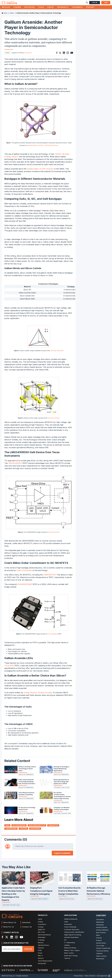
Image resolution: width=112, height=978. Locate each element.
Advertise (26, 922)
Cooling (40, 927)
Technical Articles (61, 787)
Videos (50, 7)
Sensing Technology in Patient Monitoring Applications (61, 768)
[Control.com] (26, 970)
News (98, 935)
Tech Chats (100, 945)
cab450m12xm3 (11, 828)
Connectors (42, 924)
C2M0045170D (49, 575)
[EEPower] (43, 970)
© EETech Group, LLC (9, 976)
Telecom (67, 958)
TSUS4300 (9, 665)
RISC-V (40, 955)
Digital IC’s (41, 929)
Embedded (41, 937)
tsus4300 (23, 828)
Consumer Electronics (71, 929)
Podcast (90, 7)
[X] (6, 937)
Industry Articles (67, 899)
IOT (65, 940)
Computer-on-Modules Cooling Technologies (62, 808)
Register (28, 949)
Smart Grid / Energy (71, 955)
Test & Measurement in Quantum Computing (26, 793)
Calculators (100, 919)
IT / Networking (69, 942)
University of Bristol (53, 418)
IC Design (41, 940)
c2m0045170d (53, 825)
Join (106, 2)
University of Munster (56, 350)
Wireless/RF (42, 963)
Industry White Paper (39, 899)
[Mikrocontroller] (75, 970)
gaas (7, 825)
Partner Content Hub (62, 813)
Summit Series (101, 943)
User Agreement (102, 976)
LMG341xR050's (15, 463)
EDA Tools (41, 932)
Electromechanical (44, 935)
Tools (41, 7)
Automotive (68, 924)
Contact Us (27, 927)
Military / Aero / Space (72, 950)
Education (29, 7)
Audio (66, 921)
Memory (40, 942)
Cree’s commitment (24, 570)
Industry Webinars (26, 774)
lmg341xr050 (35, 828)
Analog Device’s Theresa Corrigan (38, 692)
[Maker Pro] (56, 970)
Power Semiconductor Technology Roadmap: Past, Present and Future (26, 781)
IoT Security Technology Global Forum (26, 808)
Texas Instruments (53, 532)
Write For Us (8, 927)
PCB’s (40, 950)
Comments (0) (15, 839)
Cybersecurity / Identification (74, 932)
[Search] (87, 2)
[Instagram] (16, 937)
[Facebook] (2, 937)
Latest (40, 919)
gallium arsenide (19, 825)
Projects (99, 940)
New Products (101, 932)
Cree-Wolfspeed (52, 634)
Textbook (99, 953)
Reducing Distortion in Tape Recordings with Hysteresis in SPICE (61, 781)
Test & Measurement (45, 961)
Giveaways (77, 7)
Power (40, 953)
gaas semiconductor (37, 825)
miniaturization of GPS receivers (40, 169)
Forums (17, 7)
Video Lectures (101, 956)
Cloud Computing (70, 927)
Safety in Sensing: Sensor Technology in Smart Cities (27, 768)
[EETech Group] (8, 970)
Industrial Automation (71, 937)
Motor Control (69, 953)
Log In (94, 2)
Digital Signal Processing (72, 935)
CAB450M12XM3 (25, 584)
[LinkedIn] (11, 937)
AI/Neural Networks (70, 919)
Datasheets (62, 7)
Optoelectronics (43, 945)
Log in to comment (62, 853)
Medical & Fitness (70, 948)
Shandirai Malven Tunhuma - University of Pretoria (42, 145)
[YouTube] (21, 937)
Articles (6, 7)
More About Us (9, 922)
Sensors (41, 958)
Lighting (67, 945)
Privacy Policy (78, 976)
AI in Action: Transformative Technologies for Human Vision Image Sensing (62, 795)
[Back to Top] (108, 976)
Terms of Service (89, 976)
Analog (40, 921)
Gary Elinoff (28, 53)
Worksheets (100, 958)
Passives (41, 948)
